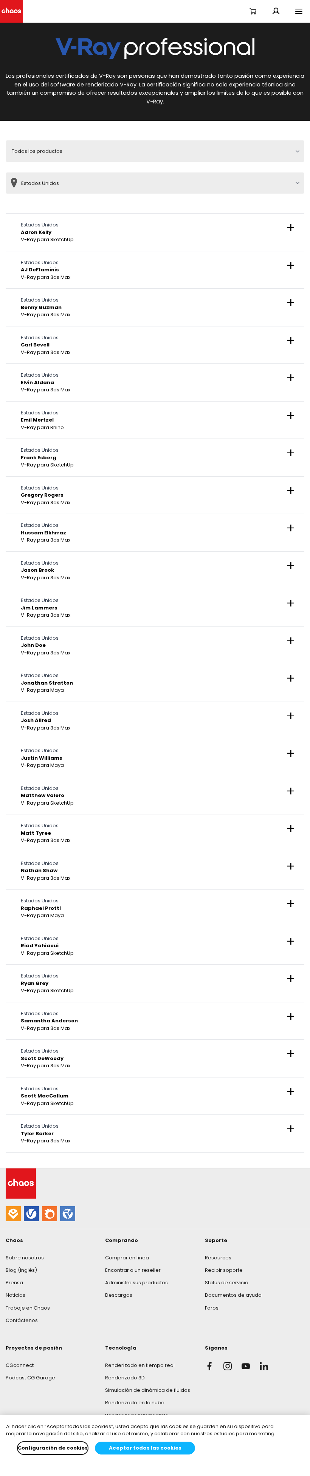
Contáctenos (22, 1320)
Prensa (14, 1282)
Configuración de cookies (53, 1447)
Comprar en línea (127, 1257)
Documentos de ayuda (233, 1295)
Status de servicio (226, 1282)
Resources (218, 1257)
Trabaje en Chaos (28, 1307)
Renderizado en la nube (134, 1402)
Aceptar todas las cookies (145, 1447)
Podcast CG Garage (30, 1377)
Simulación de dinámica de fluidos (147, 1390)
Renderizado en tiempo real (140, 1365)
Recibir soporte (224, 1270)
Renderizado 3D (125, 1377)
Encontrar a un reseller (133, 1270)
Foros (212, 1307)
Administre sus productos (136, 1282)
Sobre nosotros (25, 1257)
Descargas (118, 1295)
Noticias (15, 1295)
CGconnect (20, 1365)
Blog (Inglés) (21, 1270)
